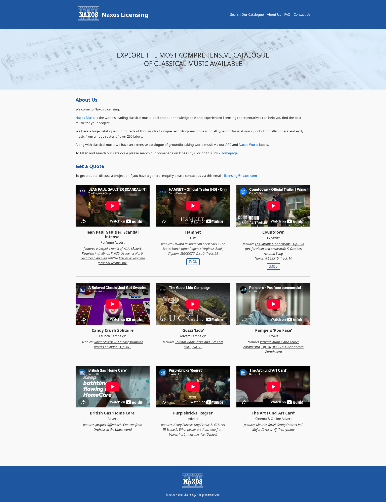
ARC (228, 144)
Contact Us (302, 14)
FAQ (287, 14)
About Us (274, 14)
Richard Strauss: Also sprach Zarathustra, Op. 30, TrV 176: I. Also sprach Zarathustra (273, 347)
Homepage (229, 153)
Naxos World (248, 144)
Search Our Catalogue (247, 14)
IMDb (193, 261)
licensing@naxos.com (240, 175)
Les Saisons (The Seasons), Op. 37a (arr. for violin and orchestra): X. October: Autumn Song (274, 249)
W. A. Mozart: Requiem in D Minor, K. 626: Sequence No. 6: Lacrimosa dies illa (112, 253)
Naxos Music (85, 117)
